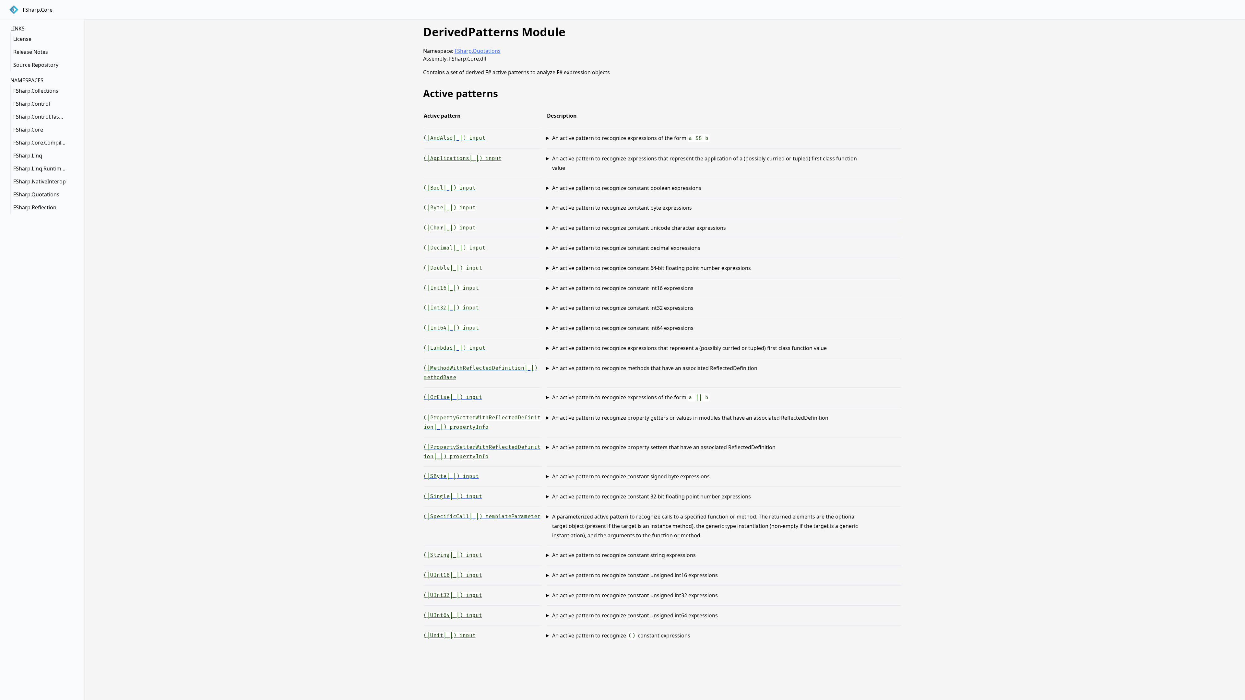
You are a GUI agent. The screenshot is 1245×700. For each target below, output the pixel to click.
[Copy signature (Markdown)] (896, 137)
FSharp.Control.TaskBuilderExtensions (40, 116)
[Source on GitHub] (875, 137)
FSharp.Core (28, 129)
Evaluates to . (721, 138)
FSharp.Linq (27, 155)
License (22, 38)
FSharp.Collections (35, 90)
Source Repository (35, 64)
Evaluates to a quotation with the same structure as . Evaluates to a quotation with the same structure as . (721, 526)
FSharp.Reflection (34, 207)
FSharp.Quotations (36, 194)
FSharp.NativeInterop (39, 181)
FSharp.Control (31, 103)
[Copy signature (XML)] (885, 137)
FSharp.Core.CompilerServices (40, 142)
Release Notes (30, 51)
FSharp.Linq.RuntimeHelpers (40, 168)
